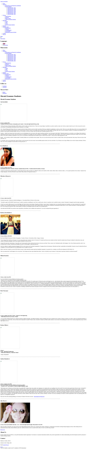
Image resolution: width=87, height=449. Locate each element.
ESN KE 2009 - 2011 (12, 14)
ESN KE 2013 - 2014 (12, 10)
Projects (4, 15)
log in (1, 446)
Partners (4, 25)
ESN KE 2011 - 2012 (12, 13)
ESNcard (7, 17)
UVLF (6, 23)
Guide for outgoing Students (10, 19)
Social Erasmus (8, 16)
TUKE (6, 21)
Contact (4, 33)
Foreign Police (8, 27)
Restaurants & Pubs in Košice (10, 32)
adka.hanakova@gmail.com (39, 396)
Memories (5, 20)
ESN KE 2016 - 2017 (12, 7)
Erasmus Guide (6, 26)
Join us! (4, 34)
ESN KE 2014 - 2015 (12, 9)
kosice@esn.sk (6, 444)
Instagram (5, 87)
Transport (7, 29)
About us (4, 4)
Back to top (2, 429)
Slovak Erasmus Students (10, 24)
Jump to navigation (4, 1)
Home (4, 92)
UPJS (6, 22)
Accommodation (8, 30)
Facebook (5, 86)
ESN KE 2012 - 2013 (12, 12)
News (4, 3)
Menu (1, 36)
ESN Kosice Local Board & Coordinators (13, 5)
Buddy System (8, 18)
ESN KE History (8, 6)
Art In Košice (7, 31)
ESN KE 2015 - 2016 (12, 8)
